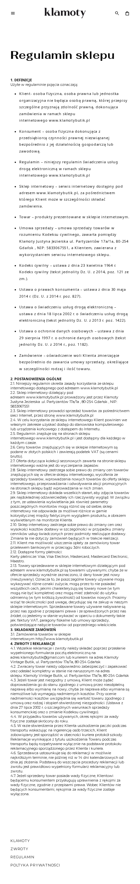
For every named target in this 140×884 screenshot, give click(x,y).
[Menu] (12, 14)
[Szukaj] (117, 13)
